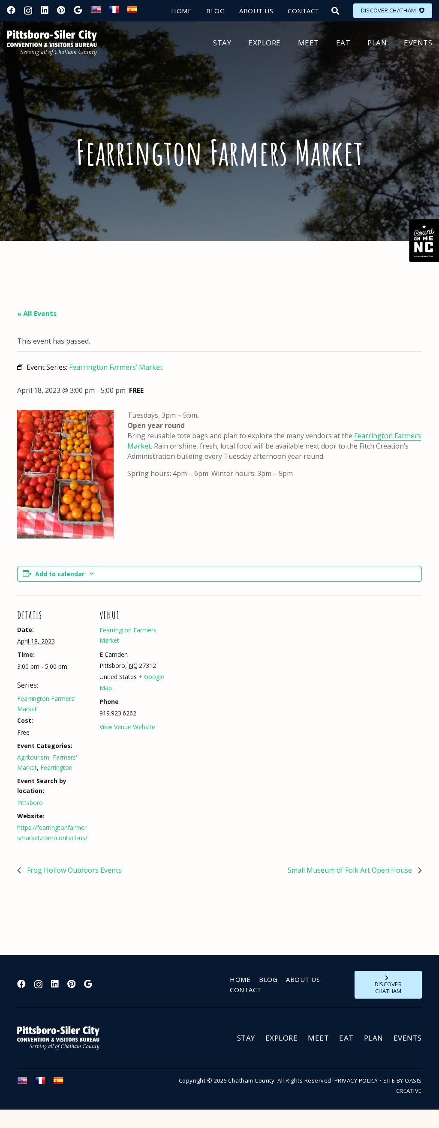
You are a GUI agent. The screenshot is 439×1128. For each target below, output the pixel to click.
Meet (318, 1038)
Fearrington (56, 767)
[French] (118, 12)
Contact (246, 989)
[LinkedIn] (44, 10)
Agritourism (33, 757)
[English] (100, 12)
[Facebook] (11, 10)
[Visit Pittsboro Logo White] (62, 1038)
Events (408, 1038)
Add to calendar (59, 574)
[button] (335, 10)
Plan (373, 1038)
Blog (268, 979)
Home (240, 979)
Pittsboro (30, 803)
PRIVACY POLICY (356, 1080)
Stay (246, 1038)
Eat (346, 1038)
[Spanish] (136, 12)
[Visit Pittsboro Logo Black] (52, 43)
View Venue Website (127, 727)
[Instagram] (28, 10)
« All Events (37, 313)
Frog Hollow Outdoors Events (73, 870)
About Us (303, 979)
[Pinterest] (61, 10)
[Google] (78, 10)
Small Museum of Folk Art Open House (351, 870)
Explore (281, 1038)
